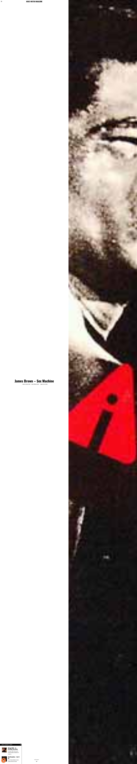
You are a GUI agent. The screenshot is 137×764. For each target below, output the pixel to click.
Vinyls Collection (26, 384)
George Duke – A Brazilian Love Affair (13, 748)
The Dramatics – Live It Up (13, 757)
